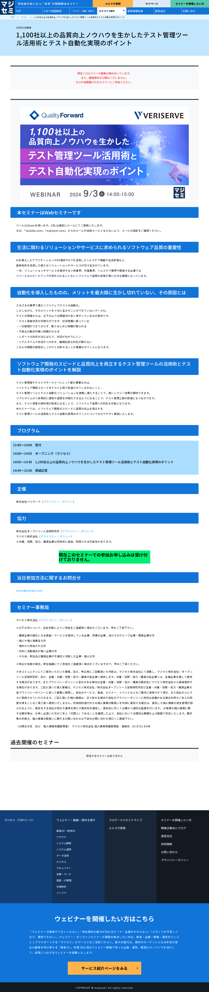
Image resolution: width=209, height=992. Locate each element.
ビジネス (61, 861)
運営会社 (160, 11)
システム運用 (63, 849)
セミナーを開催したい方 (189, 4)
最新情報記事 (135, 11)
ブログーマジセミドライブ (125, 820)
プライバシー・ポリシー (58, 502)
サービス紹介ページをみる (104, 968)
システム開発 (63, 843)
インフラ (61, 892)
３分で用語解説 (52, 11)
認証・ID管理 (64, 880)
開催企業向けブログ (173, 828)
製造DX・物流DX (65, 830)
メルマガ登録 (113, 4)
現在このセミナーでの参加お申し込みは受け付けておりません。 (103, 557)
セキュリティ (63, 868)
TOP (18, 11)
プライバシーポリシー (175, 860)
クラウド (61, 837)
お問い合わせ (169, 852)
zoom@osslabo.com (29, 590)
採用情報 (166, 844)
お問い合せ (188, 11)
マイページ (151, 4)
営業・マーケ (63, 874)
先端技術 (61, 886)
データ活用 (62, 855)
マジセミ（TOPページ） (19, 820)
